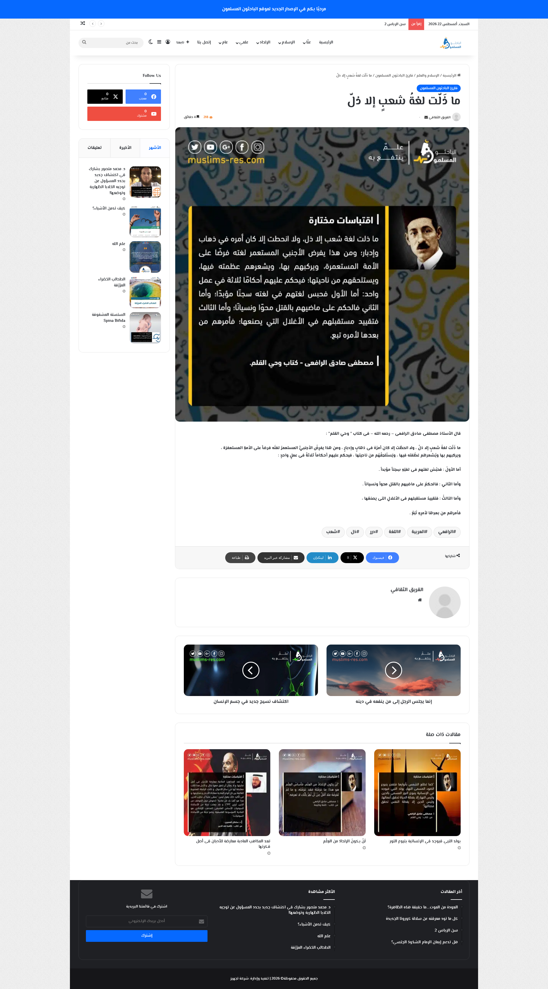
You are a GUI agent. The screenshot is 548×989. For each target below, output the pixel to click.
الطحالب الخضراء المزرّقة (111, 282)
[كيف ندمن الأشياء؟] (145, 221)
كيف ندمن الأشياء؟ (108, 209)
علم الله (118, 244)
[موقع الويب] (419, 600)
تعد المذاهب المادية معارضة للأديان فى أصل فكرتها (233, 844)
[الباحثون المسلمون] (450, 43)
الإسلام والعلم (427, 76)
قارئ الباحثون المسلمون (394, 76)
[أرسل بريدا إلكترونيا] (426, 118)
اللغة (393, 532)
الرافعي (445, 532)
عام (225, 42)
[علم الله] (145, 257)
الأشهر (155, 148)
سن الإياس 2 (395, 24)
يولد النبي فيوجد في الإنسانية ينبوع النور (425, 841)
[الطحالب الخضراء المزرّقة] (145, 292)
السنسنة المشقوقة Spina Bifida (108, 318)
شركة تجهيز (239, 979)
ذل (353, 532)
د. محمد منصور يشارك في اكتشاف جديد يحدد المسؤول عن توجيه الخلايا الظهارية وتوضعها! (107, 181)
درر (372, 532)
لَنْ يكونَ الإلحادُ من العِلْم (344, 841)
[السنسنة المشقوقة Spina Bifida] (145, 328)
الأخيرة (125, 148)
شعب (331, 532)
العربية (418, 532)
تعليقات (95, 148)
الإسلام (288, 42)
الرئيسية (326, 42)
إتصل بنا (204, 42)
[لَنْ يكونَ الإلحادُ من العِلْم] (322, 792)
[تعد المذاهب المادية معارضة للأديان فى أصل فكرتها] (227, 792)
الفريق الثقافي (439, 118)
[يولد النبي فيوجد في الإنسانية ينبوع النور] (417, 792)
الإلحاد (265, 42)
